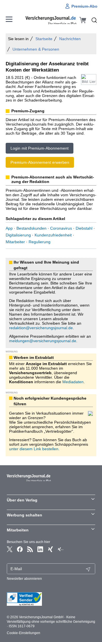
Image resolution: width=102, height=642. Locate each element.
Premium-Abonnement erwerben (39, 162)
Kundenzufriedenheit (53, 235)
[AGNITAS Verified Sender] (51, 599)
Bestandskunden (31, 228)
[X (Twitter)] (9, 549)
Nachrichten (70, 38)
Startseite (43, 38)
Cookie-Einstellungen (23, 633)
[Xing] (50, 549)
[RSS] (30, 549)
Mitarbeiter (15, 242)
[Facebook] (20, 549)
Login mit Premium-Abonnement (39, 148)
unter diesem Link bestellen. (34, 449)
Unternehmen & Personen (35, 49)
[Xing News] (60, 549)
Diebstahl (84, 228)
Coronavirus (61, 228)
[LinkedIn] (40, 549)
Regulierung (39, 242)
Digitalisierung (18, 235)
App (9, 228)
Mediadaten (73, 382)
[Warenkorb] (82, 20)
